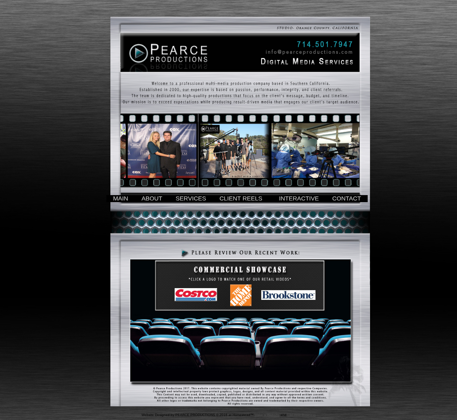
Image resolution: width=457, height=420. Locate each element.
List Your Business (301, 415)
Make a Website (267, 415)
